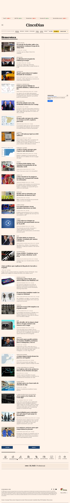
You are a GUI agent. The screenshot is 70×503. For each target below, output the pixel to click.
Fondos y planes (37, 32)
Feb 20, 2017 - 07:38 (33, 91)
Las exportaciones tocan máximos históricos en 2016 (26, 207)
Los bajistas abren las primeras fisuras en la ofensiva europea (28, 369)
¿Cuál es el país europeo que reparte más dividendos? (26, 150)
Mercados (22, 31)
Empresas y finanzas (17, 32)
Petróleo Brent (29, 18)
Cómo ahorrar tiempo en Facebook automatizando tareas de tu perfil (28, 222)
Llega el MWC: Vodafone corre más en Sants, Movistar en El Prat (27, 255)
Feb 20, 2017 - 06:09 (35, 243)
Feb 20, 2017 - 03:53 (30, 360)
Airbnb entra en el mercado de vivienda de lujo (27, 384)
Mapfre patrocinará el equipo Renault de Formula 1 (27, 73)
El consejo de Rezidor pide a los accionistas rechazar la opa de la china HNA (28, 46)
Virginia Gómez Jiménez (21, 153)
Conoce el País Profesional (35, 465)
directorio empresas (44, 458)
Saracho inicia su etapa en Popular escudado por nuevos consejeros (27, 239)
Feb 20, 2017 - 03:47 (23, 373)
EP (17, 50)
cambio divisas (36, 458)
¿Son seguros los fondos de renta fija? (26, 396)
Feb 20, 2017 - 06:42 (25, 197)
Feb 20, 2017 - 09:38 (33, 77)
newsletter (51, 95)
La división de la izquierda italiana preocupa (26, 59)
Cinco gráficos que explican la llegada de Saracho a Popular (19, 266)
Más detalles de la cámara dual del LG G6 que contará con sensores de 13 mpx (27, 324)
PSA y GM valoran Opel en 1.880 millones (27, 134)
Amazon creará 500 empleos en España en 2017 (28, 307)
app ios (59, 458)
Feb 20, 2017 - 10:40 (22, 50)
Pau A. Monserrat (20, 400)
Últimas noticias (41, 32)
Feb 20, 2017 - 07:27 (30, 169)
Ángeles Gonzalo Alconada (22, 243)
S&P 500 (16, 18)
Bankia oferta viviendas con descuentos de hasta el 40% (26, 194)
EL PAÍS (50, 31)
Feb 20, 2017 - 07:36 (27, 138)
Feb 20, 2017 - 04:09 (22, 344)
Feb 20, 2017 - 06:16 (30, 226)
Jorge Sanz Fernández (21, 182)
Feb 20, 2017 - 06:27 (25, 210)
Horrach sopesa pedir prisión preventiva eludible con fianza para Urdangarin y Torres (27, 341)
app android (65, 458)
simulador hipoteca (12, 458)
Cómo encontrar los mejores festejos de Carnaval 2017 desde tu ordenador (27, 178)
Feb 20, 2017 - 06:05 (6, 270)
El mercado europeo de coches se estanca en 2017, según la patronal (27, 120)
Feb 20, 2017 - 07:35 (33, 153)
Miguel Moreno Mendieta (21, 77)
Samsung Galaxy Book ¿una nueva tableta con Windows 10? (27, 279)
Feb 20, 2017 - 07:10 (30, 182)
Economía (27, 31)
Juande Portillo (20, 169)
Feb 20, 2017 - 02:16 (30, 431)
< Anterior (7, 447)
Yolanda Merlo (20, 431)
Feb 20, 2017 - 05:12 (35, 296)
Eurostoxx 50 (42, 18)
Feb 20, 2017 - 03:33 (22, 387)
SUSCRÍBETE (56, 31)
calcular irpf (5, 458)
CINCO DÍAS (19, 197)
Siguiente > (34, 447)
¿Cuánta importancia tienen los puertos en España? (28, 357)
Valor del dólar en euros (57, 18)
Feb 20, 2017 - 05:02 (28, 310)
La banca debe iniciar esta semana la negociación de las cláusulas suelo (27, 165)
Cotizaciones (32, 31)
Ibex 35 (4, 18)
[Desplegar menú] (2, 25)
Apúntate (50, 100)
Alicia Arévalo (19, 360)
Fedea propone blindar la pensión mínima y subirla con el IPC (28, 87)
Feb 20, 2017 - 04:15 (30, 327)
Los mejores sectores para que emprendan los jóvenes (27, 428)
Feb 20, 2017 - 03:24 (28, 400)
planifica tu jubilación (28, 458)
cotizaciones (51, 458)
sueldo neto (20, 458)
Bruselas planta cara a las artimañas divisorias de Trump (27, 103)
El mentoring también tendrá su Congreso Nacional (28, 293)
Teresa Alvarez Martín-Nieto (22, 296)
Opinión (45, 31)
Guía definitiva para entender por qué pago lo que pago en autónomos (27, 414)
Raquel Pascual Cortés (21, 91)
